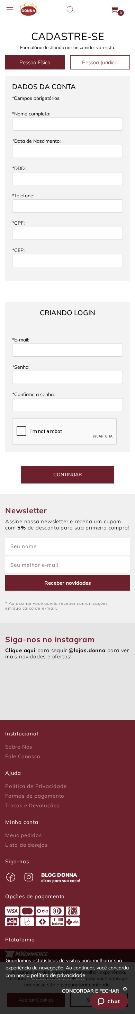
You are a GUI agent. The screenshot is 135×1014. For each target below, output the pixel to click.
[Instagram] (28, 877)
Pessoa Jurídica (100, 62)
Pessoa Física (35, 62)
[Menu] (9, 9)
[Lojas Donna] (28, 9)
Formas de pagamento (34, 796)
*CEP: (18, 250)
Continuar (67, 474)
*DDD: (19, 168)
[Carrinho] (114, 9)
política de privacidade (58, 975)
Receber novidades (67, 583)
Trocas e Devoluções (32, 805)
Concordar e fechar (91, 991)
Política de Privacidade (35, 786)
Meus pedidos (23, 835)
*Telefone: (23, 196)
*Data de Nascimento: (36, 141)
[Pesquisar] (70, 9)
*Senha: (20, 367)
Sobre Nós (18, 747)
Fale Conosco (22, 756)
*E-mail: (20, 340)
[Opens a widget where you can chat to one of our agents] (109, 1002)
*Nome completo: (31, 114)
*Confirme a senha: (33, 394)
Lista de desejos (26, 845)
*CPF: (18, 223)
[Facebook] (10, 877)
